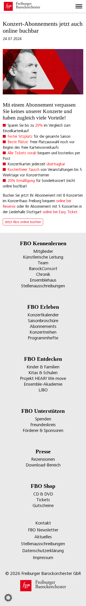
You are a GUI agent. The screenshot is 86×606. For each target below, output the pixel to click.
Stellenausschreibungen (43, 285)
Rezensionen (43, 459)
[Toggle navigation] (79, 6)
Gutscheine (43, 505)
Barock (43, 268)
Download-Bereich (43, 465)
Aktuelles (43, 536)
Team (43, 262)
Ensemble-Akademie (43, 384)
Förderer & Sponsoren (43, 430)
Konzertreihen (43, 332)
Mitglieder (43, 251)
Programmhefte (43, 338)
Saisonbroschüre (43, 320)
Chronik (43, 274)
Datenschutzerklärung (43, 550)
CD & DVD (43, 494)
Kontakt (43, 523)
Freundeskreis (43, 424)
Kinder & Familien (43, 367)
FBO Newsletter (43, 530)
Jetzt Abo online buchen (23, 222)
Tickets (43, 499)
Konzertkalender (43, 315)
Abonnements (43, 326)
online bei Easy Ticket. (60, 212)
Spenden (43, 419)
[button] (8, 597)
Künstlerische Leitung (43, 257)
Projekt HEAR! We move (43, 378)
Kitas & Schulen (43, 372)
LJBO (43, 390)
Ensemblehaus (43, 280)
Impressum (43, 557)
